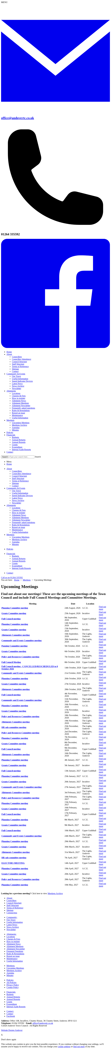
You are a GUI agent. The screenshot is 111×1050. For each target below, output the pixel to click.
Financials (10, 435)
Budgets (15, 437)
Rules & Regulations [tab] (21, 525)
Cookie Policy (12, 987)
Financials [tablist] (10, 553)
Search (38, 457)
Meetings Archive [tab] (19, 539)
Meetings (10, 420)
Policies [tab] (9, 549)
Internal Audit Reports (21, 449)
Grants (15, 445)
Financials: (11, 992)
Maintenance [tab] (17, 530)
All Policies (11, 982)
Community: (11, 917)
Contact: (10, 1011)
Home (9, 352)
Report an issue (18, 413)
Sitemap (15, 369)
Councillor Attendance (21, 359)
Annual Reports (18, 442)
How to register (18, 398)
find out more (79, 1046)
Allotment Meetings (20, 403)
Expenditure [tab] (17, 566)
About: (9, 898)
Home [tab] (9, 464)
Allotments (11, 391)
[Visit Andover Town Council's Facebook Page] (55, 347)
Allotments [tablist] (11, 505)
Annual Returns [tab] (18, 558)
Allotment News (19, 401)
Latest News (17, 383)
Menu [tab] (9, 461)
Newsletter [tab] (16, 503)
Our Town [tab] (16, 491)
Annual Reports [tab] (18, 561)
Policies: (10, 980)
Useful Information (20, 379)
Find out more (102, 608)
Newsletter (16, 388)
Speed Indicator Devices (22, 381)
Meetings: (10, 966)
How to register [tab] (18, 512)
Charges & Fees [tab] (19, 510)
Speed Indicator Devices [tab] (22, 495)
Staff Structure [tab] (18, 478)
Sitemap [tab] (15, 483)
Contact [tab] (15, 486)
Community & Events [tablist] (15, 488)
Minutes (15, 430)
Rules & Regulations (21, 410)
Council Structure (19, 361)
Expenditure (17, 447)
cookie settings (64, 1046)
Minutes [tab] (15, 544)
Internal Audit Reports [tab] (21, 568)
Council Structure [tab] (19, 476)
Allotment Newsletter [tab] (21, 520)
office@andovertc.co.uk (42, 1023)
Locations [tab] (16, 508)
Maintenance (17, 415)
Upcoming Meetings (20, 423)
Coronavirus (11, 913)
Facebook (10, 1016)
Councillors (17, 357)
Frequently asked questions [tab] (23, 522)
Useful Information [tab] (20, 493)
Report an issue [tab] (18, 527)
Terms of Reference (20, 366)
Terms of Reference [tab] (20, 481)
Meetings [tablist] (10, 534)
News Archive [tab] (18, 500)
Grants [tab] (15, 563)
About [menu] (9, 469)
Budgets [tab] (15, 556)
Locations (16, 393)
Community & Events (15, 374)
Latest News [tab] (17, 498)
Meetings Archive (19, 425)
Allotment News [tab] (19, 515)
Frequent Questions (14, 951)
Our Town (16, 376)
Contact (15, 371)
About (9, 354)
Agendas (15, 427)
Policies (9, 432)
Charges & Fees (19, 396)
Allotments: (11, 934)
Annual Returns (18, 440)
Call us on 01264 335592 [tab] (12, 577)
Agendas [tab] (15, 542)
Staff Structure (18, 364)
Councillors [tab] (17, 471)
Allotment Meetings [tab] (20, 517)
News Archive (18, 386)
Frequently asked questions (23, 408)
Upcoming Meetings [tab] (20, 537)
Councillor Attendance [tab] (21, 473)
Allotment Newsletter (21, 405)
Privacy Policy (12, 985)
